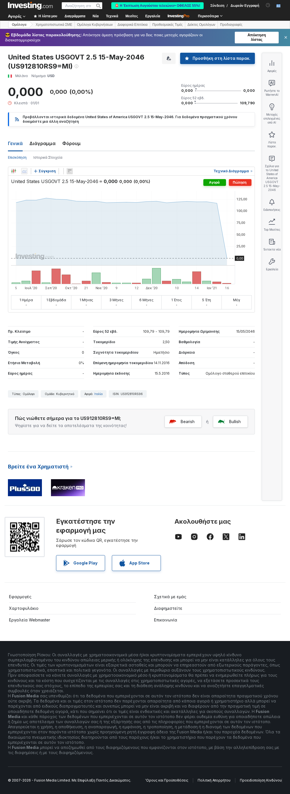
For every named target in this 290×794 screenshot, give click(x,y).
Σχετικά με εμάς (170, 596)
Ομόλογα (19, 25)
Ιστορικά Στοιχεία (47, 157)
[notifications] (268, 5)
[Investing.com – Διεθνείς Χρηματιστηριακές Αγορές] (30, 6)
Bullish (235, 421)
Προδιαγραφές (231, 25)
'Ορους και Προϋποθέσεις (166, 780)
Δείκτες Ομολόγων (201, 25)
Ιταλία (98, 394)
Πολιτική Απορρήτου (214, 780)
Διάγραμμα (42, 143)
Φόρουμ (71, 143)
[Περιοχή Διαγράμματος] (24, 171)
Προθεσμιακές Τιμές (167, 25)
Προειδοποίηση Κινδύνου (261, 780)
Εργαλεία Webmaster (29, 619)
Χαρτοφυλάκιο (24, 608)
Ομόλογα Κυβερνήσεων (95, 25)
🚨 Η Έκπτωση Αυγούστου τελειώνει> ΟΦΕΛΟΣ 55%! (157, 6)
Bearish (188, 421)
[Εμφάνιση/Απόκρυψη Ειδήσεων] (70, 171)
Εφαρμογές (20, 596)
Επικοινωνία (165, 619)
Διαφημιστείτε (168, 608)
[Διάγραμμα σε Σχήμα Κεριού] (13, 171)
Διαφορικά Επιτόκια (133, 25)
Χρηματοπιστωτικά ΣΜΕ (54, 25)
